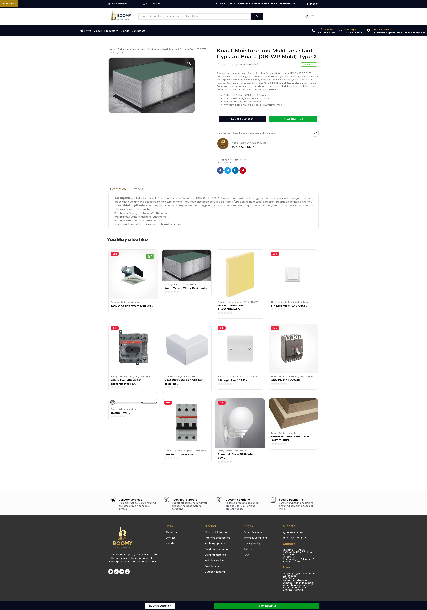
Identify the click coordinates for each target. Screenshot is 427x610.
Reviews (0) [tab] (139, 189)
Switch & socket (214, 560)
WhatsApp (350, 29)
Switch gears (147, 376)
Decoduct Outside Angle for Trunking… (183, 381)
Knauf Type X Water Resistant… (185, 288)
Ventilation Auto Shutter (128, 302)
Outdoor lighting (215, 571)
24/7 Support (325, 29)
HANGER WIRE (120, 412)
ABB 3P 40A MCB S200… (180, 454)
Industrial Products (193, 376)
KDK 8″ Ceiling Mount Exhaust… (132, 305)
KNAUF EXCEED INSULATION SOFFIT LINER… (290, 438)
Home (111, 49)
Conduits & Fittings (173, 376)
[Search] (257, 16)
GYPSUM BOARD (190, 284)
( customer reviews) (246, 64)
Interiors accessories (217, 537)
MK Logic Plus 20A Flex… (234, 380)
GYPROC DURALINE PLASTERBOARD (231, 307)
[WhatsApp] (340, 31)
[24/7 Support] (313, 31)
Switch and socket (302, 302)
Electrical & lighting (216, 532)
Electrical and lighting (282, 302)
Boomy (221, 302)
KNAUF (227, 162)
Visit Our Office (381, 29)
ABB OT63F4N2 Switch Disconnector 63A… (126, 381)
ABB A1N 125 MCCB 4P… (286, 380)
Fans (114, 302)
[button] (242, 119)
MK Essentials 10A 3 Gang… (289, 305)
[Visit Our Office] (368, 31)
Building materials (128, 49)
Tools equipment (215, 543)
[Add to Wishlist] (315, 133)
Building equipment (217, 549)
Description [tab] (118, 189)
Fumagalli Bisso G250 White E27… (236, 455)
